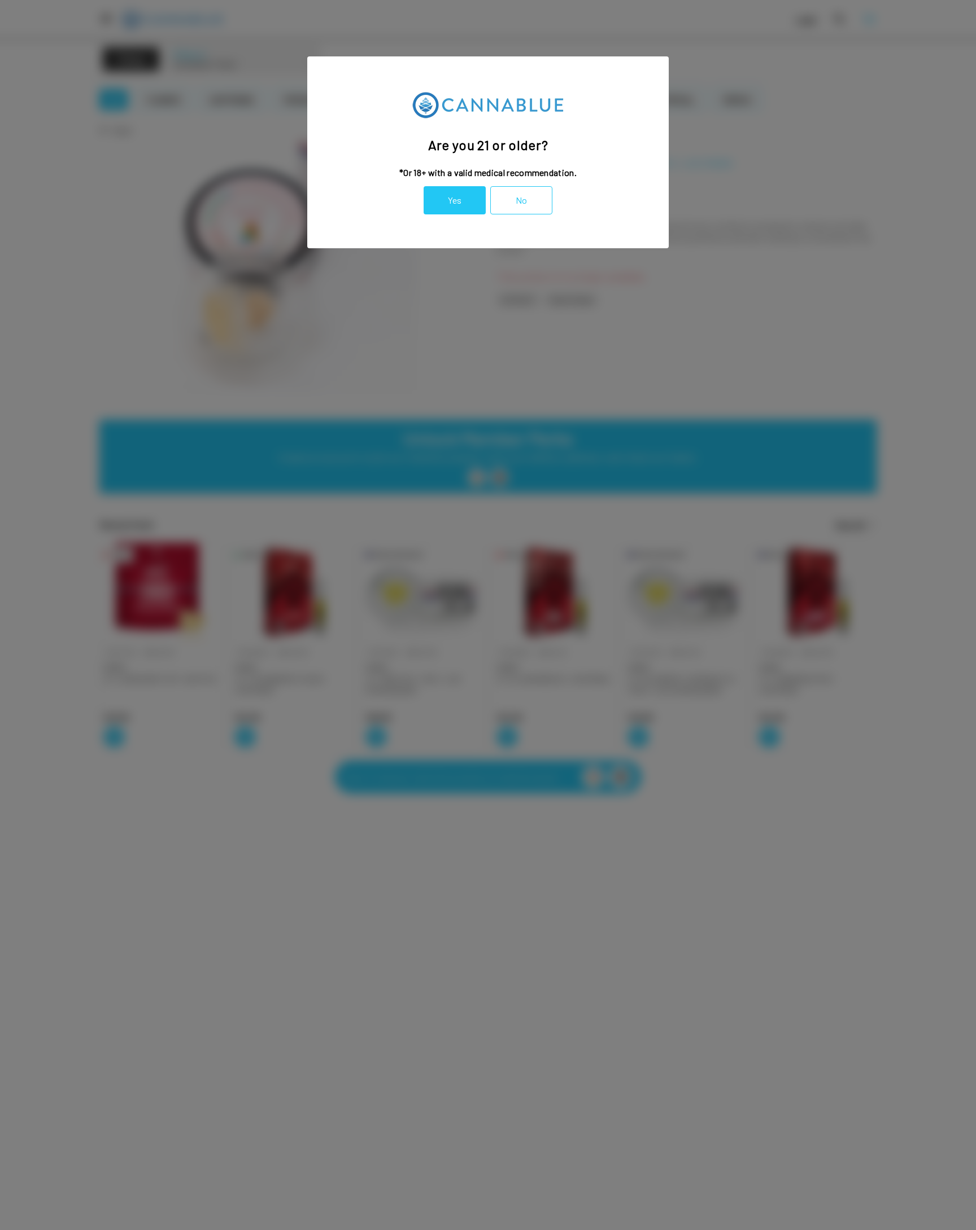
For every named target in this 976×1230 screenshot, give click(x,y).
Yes (454, 200)
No (521, 200)
